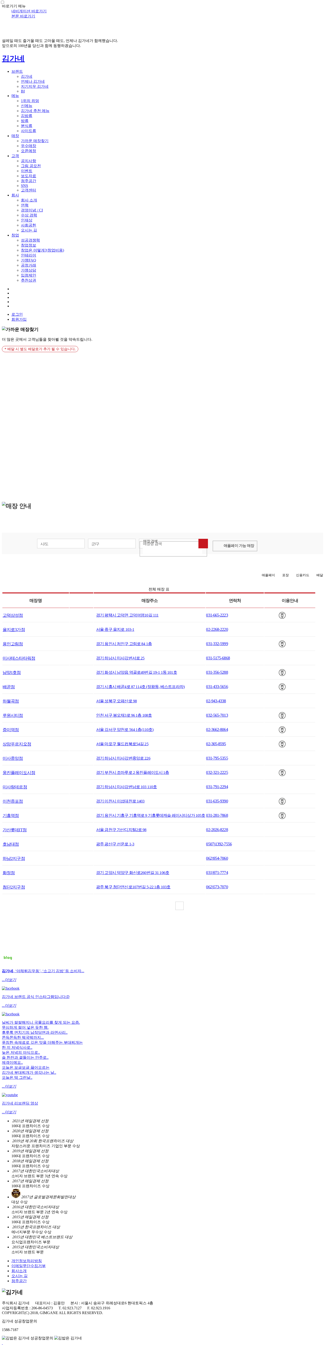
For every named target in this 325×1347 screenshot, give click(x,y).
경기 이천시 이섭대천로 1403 (120, 801)
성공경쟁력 (30, 240)
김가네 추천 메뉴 (35, 111)
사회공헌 (28, 225)
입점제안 (28, 275)
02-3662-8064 (217, 729)
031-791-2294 (217, 786)
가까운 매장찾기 (35, 141)
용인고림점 (13, 644)
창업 (15, 235)
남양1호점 (12, 672)
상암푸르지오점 (17, 744)
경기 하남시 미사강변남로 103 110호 (126, 787)
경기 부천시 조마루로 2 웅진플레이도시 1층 (132, 772)
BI (23, 91)
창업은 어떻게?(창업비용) (42, 250)
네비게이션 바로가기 (29, 11)
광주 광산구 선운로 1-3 (115, 844)
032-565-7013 (217, 715)
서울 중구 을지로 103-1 (115, 629)
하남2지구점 (14, 858)
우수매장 (28, 146)
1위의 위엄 (30, 101)
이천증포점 (13, 801)
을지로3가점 (14, 629)
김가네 (13, 58)
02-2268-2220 (217, 629)
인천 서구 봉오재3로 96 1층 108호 (124, 715)
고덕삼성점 (13, 615)
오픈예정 (28, 151)
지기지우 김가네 (35, 86)
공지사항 (28, 161)
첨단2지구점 (14, 887)
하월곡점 (11, 701)
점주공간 (28, 181)
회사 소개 (29, 200)
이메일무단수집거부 (28, 1266)
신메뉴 (26, 106)
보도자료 (28, 176)
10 (198, 906)
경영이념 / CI (32, 210)
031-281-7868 (217, 815)
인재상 (26, 220)
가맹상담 (28, 270)
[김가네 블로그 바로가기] (8, 963)
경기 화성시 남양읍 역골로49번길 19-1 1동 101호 (136, 672)
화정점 (9, 872)
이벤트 (26, 171)
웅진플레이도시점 (19, 772)
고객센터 (28, 190)
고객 (15, 156)
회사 (15, 195)
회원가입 (19, 319)
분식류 (26, 126)
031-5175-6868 (218, 658)
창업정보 (28, 245)
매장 (15, 136)
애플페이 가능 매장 (239, 546)
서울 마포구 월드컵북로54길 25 (122, 744)
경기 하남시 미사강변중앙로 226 (123, 758)
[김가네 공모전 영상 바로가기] (10, 1095)
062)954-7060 (217, 858)
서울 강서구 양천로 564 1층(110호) (124, 729)
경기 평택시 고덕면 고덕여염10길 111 (127, 615)
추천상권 (28, 280)
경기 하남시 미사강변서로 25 (120, 658)
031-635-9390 (217, 801)
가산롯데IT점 (15, 830)
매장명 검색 (152, 544)
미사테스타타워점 (19, 658)
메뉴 (15, 96)
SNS (24, 186)
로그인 (17, 314)
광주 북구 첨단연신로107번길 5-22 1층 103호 (133, 887)
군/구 (95, 544)
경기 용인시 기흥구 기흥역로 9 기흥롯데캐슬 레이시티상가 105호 (150, 815)
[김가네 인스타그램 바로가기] (11, 988)
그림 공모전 (31, 166)
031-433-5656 (217, 686)
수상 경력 (29, 215)
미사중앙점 (13, 758)
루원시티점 (13, 715)
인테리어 (28, 255)
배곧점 (9, 686)
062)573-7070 (217, 886)
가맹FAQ (28, 260)
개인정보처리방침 (26, 1261)
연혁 (25, 205)
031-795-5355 (217, 758)
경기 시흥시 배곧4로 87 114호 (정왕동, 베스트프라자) (140, 686)
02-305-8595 (216, 743)
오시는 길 (29, 230)
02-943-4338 (216, 701)
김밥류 (26, 116)
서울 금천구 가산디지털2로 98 (121, 830)
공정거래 (28, 265)
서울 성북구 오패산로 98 (116, 701)
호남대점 (11, 844)
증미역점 (11, 729)
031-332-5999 (217, 643)
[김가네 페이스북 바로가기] (11, 1014)
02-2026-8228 (217, 829)
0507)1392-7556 (218, 844)
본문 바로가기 (23, 16)
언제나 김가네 (33, 81)
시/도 (44, 544)
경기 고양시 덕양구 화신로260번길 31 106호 (132, 872)
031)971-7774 (217, 872)
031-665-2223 (217, 615)
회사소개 (19, 1271)
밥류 (25, 121)
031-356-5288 (217, 672)
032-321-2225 (217, 772)
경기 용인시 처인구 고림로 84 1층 (124, 644)
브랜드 (17, 71)
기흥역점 (11, 815)
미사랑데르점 (15, 787)
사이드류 (28, 131)
